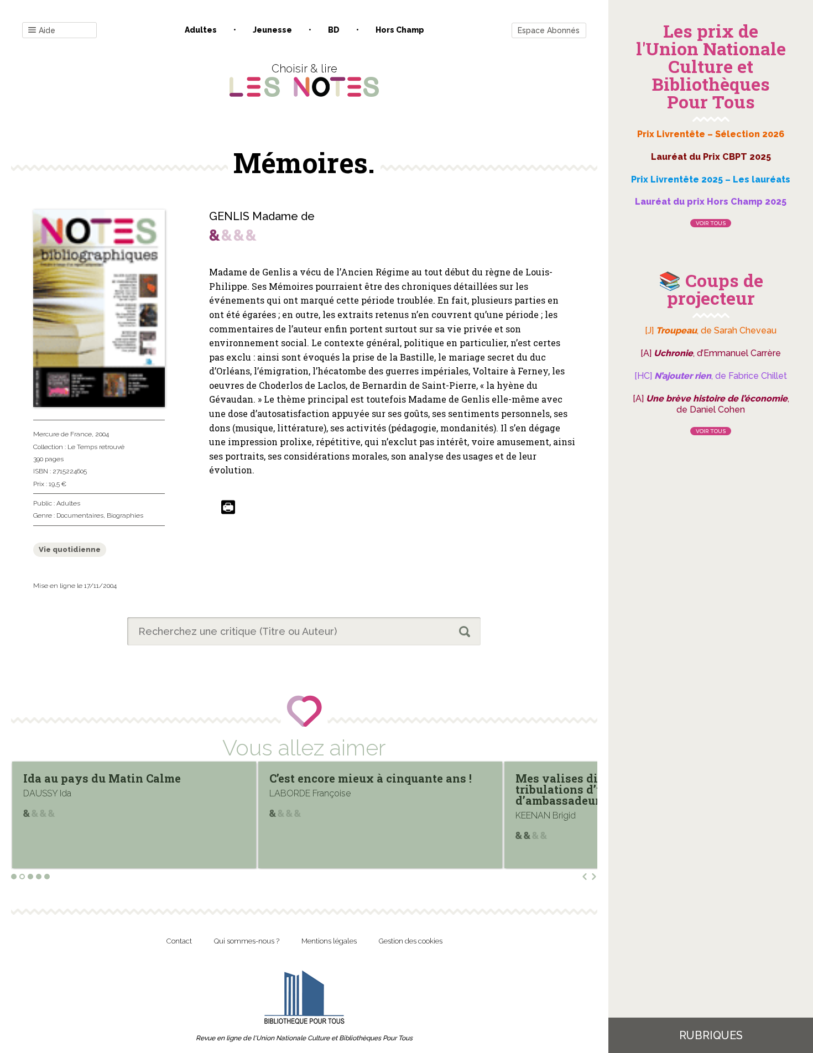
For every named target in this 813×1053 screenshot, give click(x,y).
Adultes (201, 29)
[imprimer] (228, 508)
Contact (179, 941)
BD (334, 29)
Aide (47, 30)
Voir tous (711, 223)
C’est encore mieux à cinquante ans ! (347, 778)
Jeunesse (272, 29)
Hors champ (400, 29)
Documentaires (79, 515)
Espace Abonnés (549, 30)
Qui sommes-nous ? (246, 941)
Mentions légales (329, 941)
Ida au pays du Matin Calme (79, 778)
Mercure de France (62, 434)
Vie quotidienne (70, 549)
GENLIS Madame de (262, 216)
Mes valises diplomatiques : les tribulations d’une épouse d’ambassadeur (581, 789)
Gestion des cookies (410, 941)
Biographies (125, 515)
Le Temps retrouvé (95, 447)
